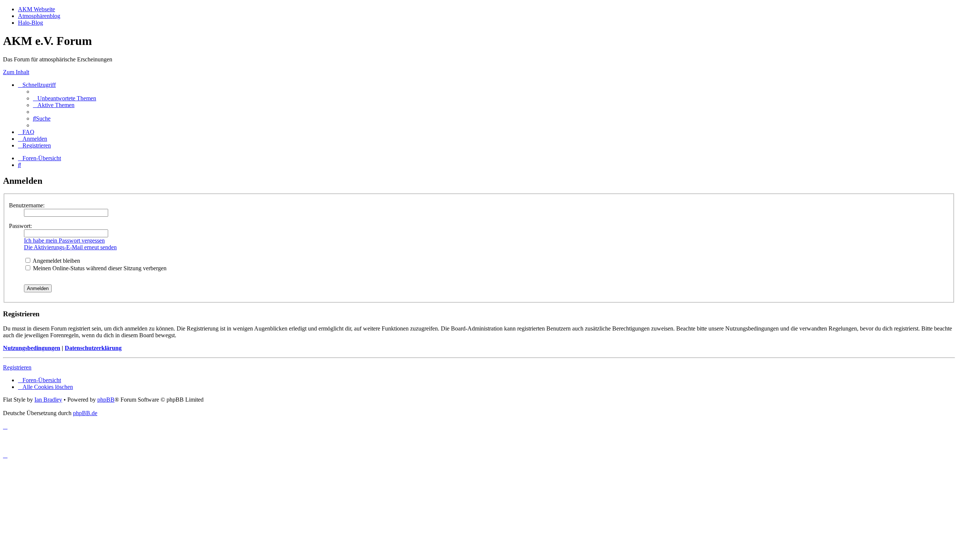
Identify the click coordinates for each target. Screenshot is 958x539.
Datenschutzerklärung (93, 348)
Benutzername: (27, 205)
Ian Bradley (48, 399)
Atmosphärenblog (39, 16)
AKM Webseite (36, 9)
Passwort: (20, 226)
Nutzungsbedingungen (31, 348)
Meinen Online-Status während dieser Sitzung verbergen (99, 268)
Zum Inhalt (16, 72)
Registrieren (17, 367)
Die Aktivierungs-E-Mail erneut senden (70, 247)
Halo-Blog (30, 22)
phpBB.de (85, 413)
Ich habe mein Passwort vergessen (64, 240)
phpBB (106, 399)
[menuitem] (64, 98)
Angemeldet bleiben (55, 261)
